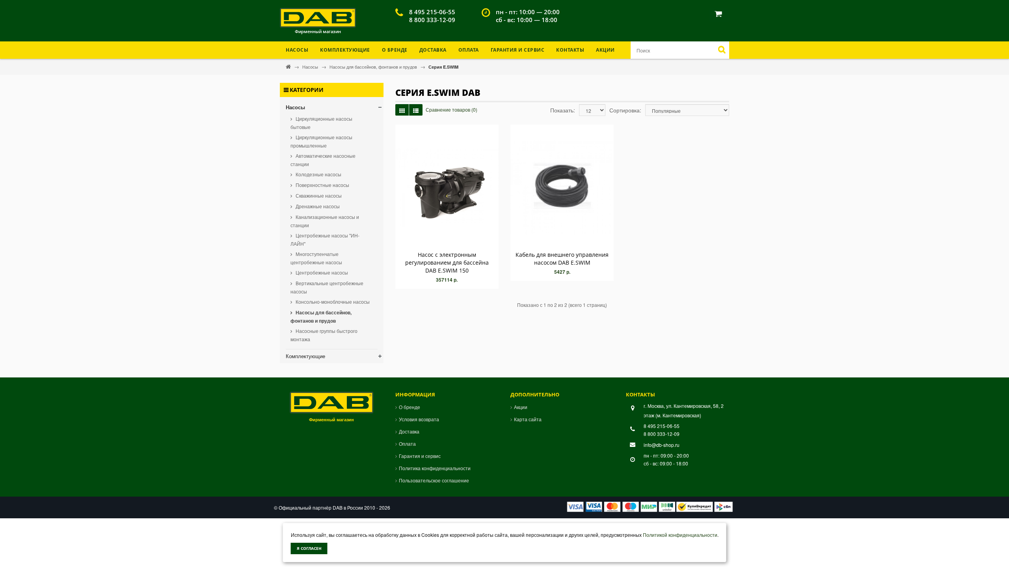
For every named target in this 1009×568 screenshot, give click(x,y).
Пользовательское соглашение (434, 480)
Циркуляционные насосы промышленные (321, 141)
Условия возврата (419, 419)
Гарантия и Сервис (518, 50)
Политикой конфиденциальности (680, 534)
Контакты (570, 50)
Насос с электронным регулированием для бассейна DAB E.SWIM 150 (447, 262)
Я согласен (309, 548)
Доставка (433, 50)
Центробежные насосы (321, 272)
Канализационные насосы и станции (324, 220)
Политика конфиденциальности (435, 468)
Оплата (468, 50)
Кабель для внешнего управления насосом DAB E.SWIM (562, 258)
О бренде (395, 50)
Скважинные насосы (318, 195)
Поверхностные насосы (321, 184)
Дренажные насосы (317, 206)
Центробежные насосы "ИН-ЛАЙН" (324, 239)
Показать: (562, 110)
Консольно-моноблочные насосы (332, 301)
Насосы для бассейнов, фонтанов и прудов (374, 67)
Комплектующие (305, 356)
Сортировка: (625, 110)
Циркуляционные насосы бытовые (321, 122)
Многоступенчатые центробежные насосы (316, 257)
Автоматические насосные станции (323, 159)
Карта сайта (528, 419)
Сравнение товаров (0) (451, 109)
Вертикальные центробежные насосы (326, 287)
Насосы (310, 67)
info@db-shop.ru (661, 444)
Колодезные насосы (317, 174)
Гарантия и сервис (420, 455)
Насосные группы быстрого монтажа (323, 334)
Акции (605, 50)
